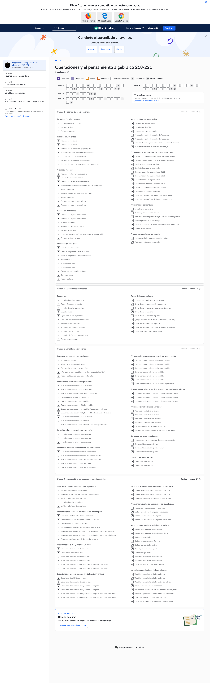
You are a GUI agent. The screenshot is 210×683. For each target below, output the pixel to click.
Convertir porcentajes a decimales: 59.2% (150, 184)
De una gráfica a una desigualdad (147, 549)
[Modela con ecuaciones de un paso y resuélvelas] (188, 85)
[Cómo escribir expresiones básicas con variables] (94, 98)
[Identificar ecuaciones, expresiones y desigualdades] (144, 85)
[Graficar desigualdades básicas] (198, 85)
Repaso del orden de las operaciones (148, 331)
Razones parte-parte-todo (70, 238)
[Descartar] (206, 2)
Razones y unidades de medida (72, 226)
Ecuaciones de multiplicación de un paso (76, 582)
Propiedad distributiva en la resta (147, 415)
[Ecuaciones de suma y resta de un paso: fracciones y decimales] (164, 85)
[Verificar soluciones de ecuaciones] (147, 85)
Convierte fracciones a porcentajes (147, 168)
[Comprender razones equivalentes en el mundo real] (84, 85)
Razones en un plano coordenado (73, 215)
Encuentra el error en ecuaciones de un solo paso (153, 498)
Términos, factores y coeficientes (73, 364)
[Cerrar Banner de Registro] (205, 36)
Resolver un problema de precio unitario (76, 256)
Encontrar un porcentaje (144, 209)
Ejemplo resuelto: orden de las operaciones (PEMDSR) (155, 320)
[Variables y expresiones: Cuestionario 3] (122, 98)
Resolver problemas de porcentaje (147, 221)
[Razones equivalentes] (71, 85)
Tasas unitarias (66, 259)
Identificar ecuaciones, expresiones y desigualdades (80, 494)
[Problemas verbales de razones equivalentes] (77, 85)
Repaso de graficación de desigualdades (149, 564)
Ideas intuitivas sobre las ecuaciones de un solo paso (80, 527)
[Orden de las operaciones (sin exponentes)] (81, 93)
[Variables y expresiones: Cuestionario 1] (91, 98)
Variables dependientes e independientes (150, 574)
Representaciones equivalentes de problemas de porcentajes (157, 224)
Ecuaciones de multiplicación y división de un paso (80, 586)
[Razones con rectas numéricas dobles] (94, 85)
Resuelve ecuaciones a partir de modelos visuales (79, 539)
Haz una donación (133, 28)
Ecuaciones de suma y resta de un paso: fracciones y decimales (84, 564)
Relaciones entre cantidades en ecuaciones (150, 597)
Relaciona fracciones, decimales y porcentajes (151, 147)
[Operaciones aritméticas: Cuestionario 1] (77, 93)
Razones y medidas (68, 222)
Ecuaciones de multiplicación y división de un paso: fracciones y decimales (89, 594)
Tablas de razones (67, 189)
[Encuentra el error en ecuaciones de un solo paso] (178, 85)
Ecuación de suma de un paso (72, 553)
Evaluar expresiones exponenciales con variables (79, 393)
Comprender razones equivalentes (73, 156)
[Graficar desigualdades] (147, 88)
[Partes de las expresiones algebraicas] (67, 98)
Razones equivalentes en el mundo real (75, 160)
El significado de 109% (143, 127)
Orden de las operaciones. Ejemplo (147, 316)
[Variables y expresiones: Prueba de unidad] (71, 102)
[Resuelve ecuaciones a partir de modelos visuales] (157, 85)
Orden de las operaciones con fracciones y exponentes (155, 327)
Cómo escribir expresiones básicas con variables (152, 360)
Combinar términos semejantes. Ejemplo (149, 448)
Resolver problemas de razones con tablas (76, 193)
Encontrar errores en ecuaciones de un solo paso (153, 490)
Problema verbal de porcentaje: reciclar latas (151, 238)
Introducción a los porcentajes (146, 131)
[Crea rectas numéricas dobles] (91, 85)
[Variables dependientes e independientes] (157, 88)
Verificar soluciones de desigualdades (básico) (151, 533)
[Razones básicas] (67, 85)
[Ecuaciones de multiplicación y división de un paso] (168, 85)
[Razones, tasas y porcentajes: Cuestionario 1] (88, 85)
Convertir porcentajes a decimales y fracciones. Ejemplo (155, 156)
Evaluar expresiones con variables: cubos (76, 463)
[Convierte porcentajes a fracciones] (88, 88)
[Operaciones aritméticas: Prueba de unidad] (94, 93)
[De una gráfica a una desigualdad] (144, 88)
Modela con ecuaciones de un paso (148, 516)
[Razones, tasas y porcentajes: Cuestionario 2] (118, 85)
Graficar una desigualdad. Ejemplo (147, 541)
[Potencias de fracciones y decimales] (74, 93)
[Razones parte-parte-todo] (115, 85)
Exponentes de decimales (70, 323)
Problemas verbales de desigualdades (148, 557)
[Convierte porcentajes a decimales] (98, 88)
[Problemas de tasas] (67, 88)
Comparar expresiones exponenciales (75, 320)
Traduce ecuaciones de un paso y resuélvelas (151, 512)
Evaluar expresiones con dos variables (75, 401)
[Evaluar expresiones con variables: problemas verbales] (88, 98)
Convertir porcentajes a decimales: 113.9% (150, 187)
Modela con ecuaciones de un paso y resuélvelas (153, 520)
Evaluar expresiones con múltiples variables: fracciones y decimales (86, 413)
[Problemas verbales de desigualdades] (151, 88)
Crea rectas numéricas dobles (72, 178)
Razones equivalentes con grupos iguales (76, 149)
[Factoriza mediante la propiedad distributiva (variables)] (115, 98)
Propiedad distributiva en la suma (147, 411)
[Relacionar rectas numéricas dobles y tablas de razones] (98, 85)
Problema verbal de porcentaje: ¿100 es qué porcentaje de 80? (158, 217)
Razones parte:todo (68, 230)
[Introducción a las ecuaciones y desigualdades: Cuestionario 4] (171, 88)
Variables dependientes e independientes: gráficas (153, 582)
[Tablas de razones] (101, 85)
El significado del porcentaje (145, 123)
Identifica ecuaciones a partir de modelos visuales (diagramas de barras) (87, 531)
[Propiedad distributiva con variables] (108, 98)
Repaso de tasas (67, 279)
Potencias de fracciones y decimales (74, 335)
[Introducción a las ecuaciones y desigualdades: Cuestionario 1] (174, 85)
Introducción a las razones (71, 123)
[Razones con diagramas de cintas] (105, 85)
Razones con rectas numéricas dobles (75, 182)
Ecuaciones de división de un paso (74, 578)
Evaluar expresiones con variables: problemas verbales (81, 456)
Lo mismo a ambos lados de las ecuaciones (77, 516)
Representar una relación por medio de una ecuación (81, 520)
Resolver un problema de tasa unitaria (75, 252)
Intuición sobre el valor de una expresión (76, 434)
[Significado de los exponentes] (67, 93)
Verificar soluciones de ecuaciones (73, 498)
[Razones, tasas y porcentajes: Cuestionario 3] (74, 88)
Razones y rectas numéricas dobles (74, 174)
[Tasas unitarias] (122, 85)
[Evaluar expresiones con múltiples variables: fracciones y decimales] (81, 98)
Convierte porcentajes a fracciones (147, 164)
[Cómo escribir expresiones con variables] (98, 98)
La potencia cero (67, 312)
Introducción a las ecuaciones (72, 502)
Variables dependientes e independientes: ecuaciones (154, 594)
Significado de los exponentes (72, 316)
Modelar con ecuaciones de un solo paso (150, 508)
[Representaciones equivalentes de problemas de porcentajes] (105, 88)
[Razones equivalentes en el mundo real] (81, 85)
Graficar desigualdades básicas (146, 545)
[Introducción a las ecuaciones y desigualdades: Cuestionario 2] (191, 85)
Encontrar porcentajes (143, 228)
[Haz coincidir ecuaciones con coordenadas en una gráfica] (164, 88)
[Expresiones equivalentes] (67, 102)
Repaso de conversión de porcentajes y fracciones (153, 195)
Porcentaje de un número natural (147, 213)
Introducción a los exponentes (72, 300)
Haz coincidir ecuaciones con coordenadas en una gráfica (156, 590)
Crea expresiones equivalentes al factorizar (150, 426)
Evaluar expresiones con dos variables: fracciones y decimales (84, 409)
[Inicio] (56, 61)
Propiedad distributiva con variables (148, 419)
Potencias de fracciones (70, 331)
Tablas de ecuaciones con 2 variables (148, 586)
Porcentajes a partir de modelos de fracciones (152, 135)
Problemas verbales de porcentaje (147, 242)
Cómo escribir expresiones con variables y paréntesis (154, 384)
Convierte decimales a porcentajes (147, 180)
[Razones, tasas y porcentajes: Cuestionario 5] (115, 88)
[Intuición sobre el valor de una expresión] (84, 98)
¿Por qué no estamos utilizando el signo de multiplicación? (83, 372)
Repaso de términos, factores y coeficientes (77, 376)
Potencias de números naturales (73, 327)
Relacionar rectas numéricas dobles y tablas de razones (81, 186)
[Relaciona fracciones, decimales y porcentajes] (84, 88)
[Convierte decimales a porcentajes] (94, 88)
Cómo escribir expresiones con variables (149, 372)
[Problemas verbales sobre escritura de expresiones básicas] (101, 98)
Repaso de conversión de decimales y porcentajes (153, 199)
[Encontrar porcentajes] (108, 88)
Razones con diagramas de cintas (73, 201)
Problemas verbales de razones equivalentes (77, 152)
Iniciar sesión (153, 28)
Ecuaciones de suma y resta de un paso (75, 549)
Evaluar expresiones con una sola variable (76, 386)
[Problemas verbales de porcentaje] (111, 88)
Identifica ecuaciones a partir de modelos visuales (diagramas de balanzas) (88, 535)
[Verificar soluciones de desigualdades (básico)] (195, 85)
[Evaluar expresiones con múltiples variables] (77, 98)
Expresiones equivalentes (144, 461)
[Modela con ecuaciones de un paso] (185, 85)
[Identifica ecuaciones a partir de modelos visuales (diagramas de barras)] (151, 85)
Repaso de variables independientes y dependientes (154, 601)
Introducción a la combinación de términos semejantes (155, 440)
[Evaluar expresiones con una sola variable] (71, 98)
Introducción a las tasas (70, 248)
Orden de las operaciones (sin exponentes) (150, 304)
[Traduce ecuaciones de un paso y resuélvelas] (181, 85)
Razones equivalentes (69, 141)
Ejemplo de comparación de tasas (73, 271)
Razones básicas (67, 127)
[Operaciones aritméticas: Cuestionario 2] (91, 93)
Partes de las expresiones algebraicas (74, 368)
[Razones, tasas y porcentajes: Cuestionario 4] (101, 88)
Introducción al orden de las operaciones (150, 300)
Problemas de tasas (68, 263)
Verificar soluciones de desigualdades (148, 529)
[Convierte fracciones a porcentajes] (91, 88)
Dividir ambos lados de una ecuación (74, 524)
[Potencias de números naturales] (71, 93)
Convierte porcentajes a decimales (147, 191)
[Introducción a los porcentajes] (77, 88)
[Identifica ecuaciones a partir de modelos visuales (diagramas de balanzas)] (154, 85)
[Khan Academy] (105, 28)
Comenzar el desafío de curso (17, 116)
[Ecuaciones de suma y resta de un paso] (161, 85)
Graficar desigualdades (143, 537)
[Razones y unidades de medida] (111, 85)
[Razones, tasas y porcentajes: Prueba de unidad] (118, 88)
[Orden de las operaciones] (84, 93)
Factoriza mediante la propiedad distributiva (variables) (155, 430)
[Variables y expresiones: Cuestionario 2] (105, 98)
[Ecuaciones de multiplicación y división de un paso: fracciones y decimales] (171, 85)
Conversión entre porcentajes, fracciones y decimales (154, 160)
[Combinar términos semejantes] (118, 98)
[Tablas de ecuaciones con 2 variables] (161, 88)
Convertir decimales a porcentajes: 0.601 (150, 172)
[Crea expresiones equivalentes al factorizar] (111, 98)
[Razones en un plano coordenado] (108, 85)
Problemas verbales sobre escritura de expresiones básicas (156, 393)
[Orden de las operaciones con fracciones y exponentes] (88, 93)
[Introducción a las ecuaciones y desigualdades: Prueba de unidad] (174, 88)
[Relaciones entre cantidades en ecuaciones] (168, 88)
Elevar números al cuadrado (71, 304)
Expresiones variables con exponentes (75, 397)
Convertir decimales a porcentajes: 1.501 (150, 176)
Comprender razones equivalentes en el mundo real (80, 164)
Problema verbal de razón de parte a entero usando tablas (82, 234)
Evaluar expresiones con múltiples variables (77, 405)
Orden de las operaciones (144, 312)
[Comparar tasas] (71, 88)
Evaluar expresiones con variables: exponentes (78, 467)
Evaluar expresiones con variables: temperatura (78, 452)
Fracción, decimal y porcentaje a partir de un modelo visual (157, 143)
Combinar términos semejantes (146, 444)
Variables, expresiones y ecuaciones (74, 490)
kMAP (62, 61)
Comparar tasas (67, 275)
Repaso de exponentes (69, 339)
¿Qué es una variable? (69, 360)
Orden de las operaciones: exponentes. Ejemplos (153, 308)
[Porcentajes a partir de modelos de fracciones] (81, 88)
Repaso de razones (68, 131)
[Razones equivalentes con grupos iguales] (74, 85)
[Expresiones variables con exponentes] (74, 98)
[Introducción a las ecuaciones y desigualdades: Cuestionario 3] (154, 88)
